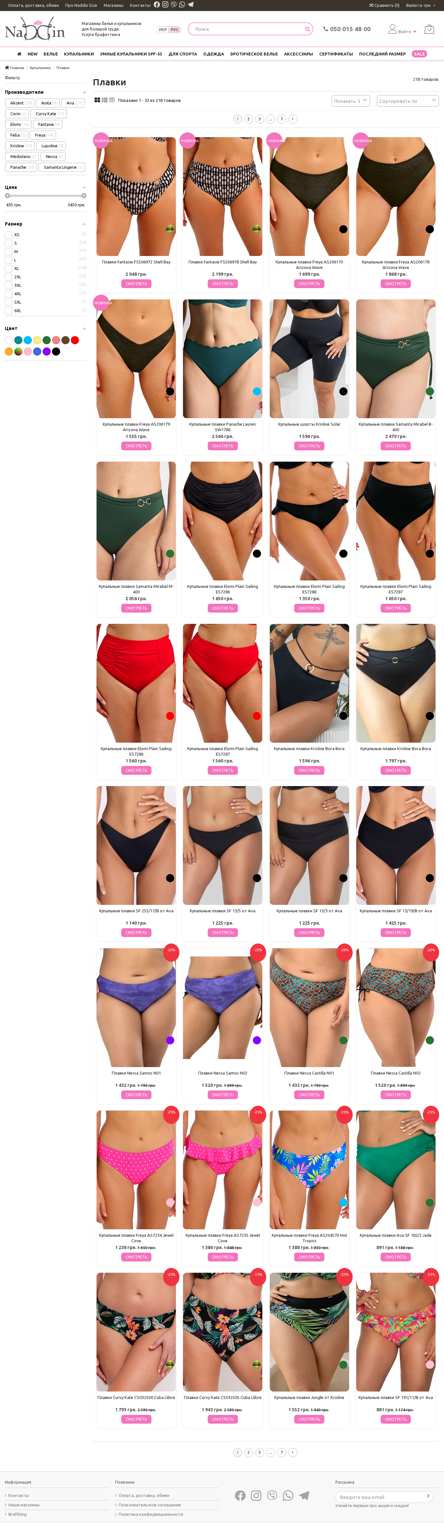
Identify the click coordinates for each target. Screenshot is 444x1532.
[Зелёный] (47, 340)
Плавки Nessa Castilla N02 (396, 1073)
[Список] (105, 100)
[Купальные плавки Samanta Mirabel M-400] (136, 521)
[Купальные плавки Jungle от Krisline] (309, 1332)
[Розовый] (28, 351)
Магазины (114, 5)
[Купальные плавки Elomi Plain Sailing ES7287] (396, 521)
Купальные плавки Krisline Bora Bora (309, 748)
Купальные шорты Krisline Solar (309, 424)
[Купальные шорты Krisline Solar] (309, 358)
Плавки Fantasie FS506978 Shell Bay (223, 262)
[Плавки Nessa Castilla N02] (396, 1007)
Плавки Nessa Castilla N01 (309, 1073)
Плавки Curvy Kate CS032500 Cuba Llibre (136, 1397)
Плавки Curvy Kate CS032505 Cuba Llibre (223, 1397)
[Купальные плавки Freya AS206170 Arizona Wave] (309, 196)
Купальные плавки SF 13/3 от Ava (309, 910)
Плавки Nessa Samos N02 (222, 1073)
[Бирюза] (18, 340)
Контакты (140, 5)
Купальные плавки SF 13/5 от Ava (222, 910)
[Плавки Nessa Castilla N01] (309, 1007)
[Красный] (75, 340)
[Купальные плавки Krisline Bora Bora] (309, 683)
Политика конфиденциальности (151, 1514)
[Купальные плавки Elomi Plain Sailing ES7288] (309, 521)
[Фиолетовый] (47, 351)
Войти (405, 31)
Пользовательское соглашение (150, 1504)
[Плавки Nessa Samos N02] (223, 1007)
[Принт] (18, 351)
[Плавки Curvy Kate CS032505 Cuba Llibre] (223, 1332)
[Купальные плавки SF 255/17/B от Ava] (136, 845)
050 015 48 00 (349, 28)
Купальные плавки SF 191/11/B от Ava (396, 1397)
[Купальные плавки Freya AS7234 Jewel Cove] (136, 1170)
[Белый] (9, 340)
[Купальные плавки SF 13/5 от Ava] (223, 845)
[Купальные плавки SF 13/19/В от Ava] (396, 845)
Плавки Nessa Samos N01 (136, 1073)
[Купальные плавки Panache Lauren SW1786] (223, 358)
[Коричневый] (65, 340)
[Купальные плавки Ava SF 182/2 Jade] (396, 1170)
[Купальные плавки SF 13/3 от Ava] (309, 845)
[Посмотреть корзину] (429, 29)
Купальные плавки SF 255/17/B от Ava (136, 910)
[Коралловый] (56, 340)
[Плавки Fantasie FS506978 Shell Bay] (223, 196)
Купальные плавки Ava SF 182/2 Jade (396, 1235)
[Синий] (37, 351)
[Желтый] (37, 340)
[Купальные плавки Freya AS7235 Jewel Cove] (223, 1170)
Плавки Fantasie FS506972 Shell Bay (136, 262)
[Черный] (56, 351)
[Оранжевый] (9, 351)
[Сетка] (97, 100)
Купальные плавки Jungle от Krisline (309, 1397)
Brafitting (17, 1514)
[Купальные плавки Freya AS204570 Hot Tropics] (309, 1170)
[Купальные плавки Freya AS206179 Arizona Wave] (136, 358)
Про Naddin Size (81, 5)
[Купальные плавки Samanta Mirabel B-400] (396, 358)
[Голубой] (28, 340)
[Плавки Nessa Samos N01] (136, 1007)
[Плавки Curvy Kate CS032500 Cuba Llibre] (136, 1332)
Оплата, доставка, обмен (33, 5)
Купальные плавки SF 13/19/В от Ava (396, 910)
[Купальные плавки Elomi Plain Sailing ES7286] (223, 521)
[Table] (112, 100)
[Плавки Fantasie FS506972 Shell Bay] (136, 196)
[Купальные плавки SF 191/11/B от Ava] (396, 1332)
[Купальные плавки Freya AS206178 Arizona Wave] (396, 196)
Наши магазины (24, 1504)
